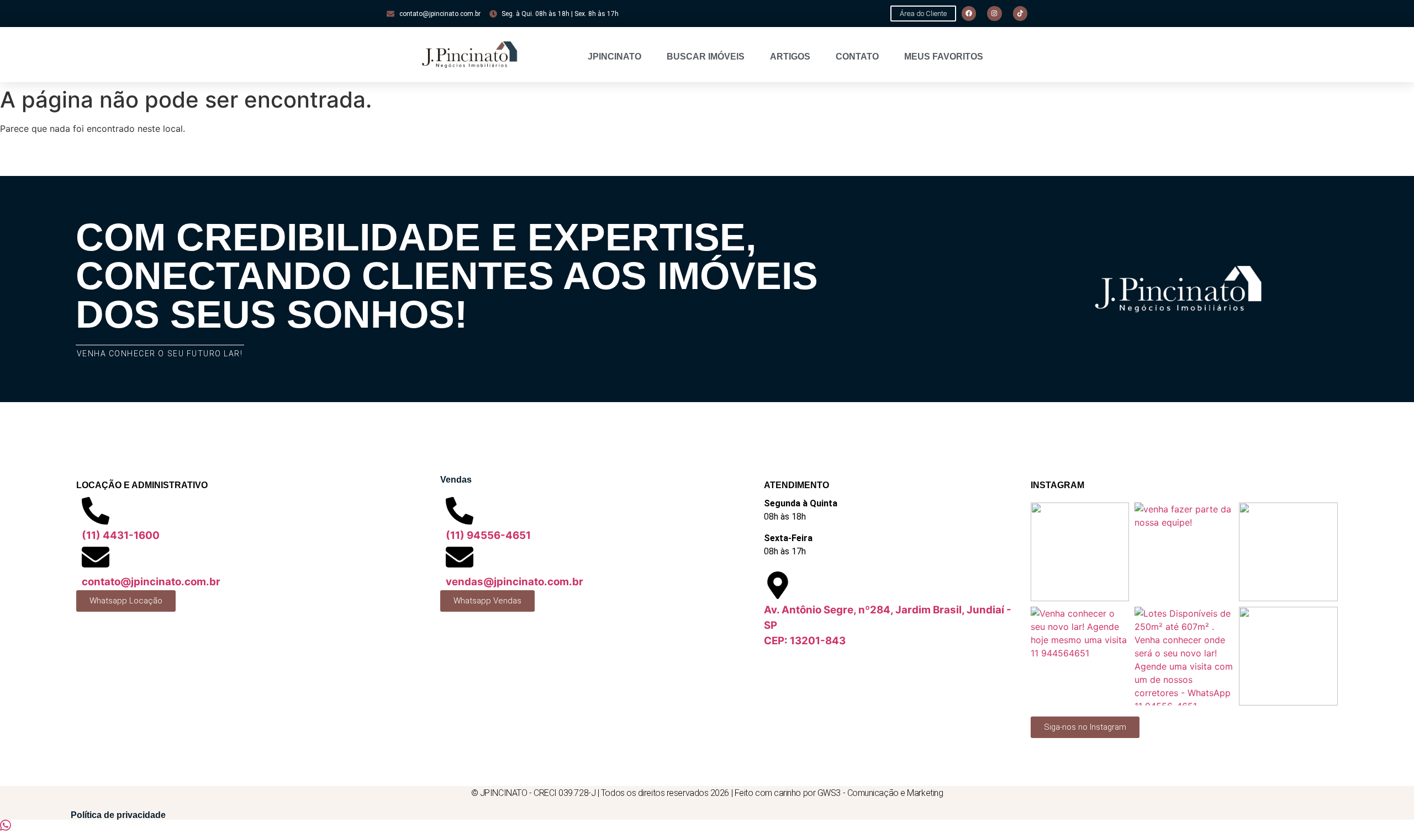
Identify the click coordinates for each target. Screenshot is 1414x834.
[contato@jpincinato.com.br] (95, 557)
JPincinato (614, 56)
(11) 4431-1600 (121, 535)
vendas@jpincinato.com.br (514, 581)
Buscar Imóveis (706, 56)
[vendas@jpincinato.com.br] (459, 557)
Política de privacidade (118, 815)
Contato (857, 56)
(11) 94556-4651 (488, 535)
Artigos (790, 56)
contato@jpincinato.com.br (151, 581)
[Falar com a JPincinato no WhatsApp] (5, 827)
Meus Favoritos (943, 56)
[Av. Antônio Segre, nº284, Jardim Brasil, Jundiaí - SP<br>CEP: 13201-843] (778, 585)
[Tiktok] (1020, 13)
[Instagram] (994, 13)
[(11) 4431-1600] (95, 511)
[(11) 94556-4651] (459, 511)
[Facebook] (969, 13)
